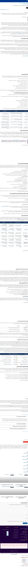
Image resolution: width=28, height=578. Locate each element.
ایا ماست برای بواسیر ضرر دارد (8, 349)
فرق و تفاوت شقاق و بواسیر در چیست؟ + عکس (7, 497)
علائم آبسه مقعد (6, 206)
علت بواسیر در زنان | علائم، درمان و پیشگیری (21, 485)
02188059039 (13, 554)
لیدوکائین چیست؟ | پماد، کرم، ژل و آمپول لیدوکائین (21, 497)
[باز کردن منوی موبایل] (0, 1)
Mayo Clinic (18, 140)
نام (26, 514)
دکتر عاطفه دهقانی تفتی (2, 9)
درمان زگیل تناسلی (25, 453)
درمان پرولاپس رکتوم (25, 468)
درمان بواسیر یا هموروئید (25, 456)
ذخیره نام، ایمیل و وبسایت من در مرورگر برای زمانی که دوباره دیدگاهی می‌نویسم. (17, 521)
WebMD (14, 140)
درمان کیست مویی (25, 465)
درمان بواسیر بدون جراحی (18, 32)
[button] (14, 18)
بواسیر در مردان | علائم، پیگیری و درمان (7, 484)
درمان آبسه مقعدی (25, 462)
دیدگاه (26, 506)
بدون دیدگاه (14, 5)
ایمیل (26, 518)
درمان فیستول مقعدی (25, 459)
